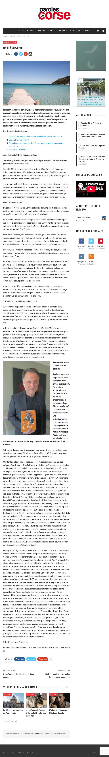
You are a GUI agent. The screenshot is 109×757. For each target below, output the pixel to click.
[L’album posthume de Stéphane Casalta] (59, 700)
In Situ (13, 42)
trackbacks (39, 734)
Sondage (63, 31)
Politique (41, 31)
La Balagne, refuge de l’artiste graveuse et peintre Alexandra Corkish (91, 159)
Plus (87, 31)
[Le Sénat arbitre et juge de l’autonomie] (13, 700)
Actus (6, 42)
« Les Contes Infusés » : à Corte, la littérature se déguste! (91, 135)
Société (51, 31)
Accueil (21, 31)
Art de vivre (75, 31)
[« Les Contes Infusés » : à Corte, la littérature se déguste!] (36, 700)
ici (4, 651)
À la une (31, 31)
